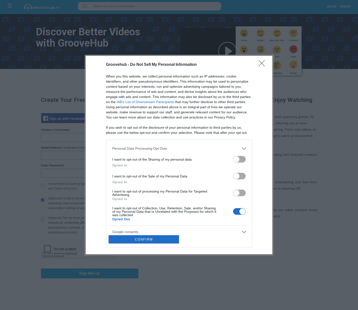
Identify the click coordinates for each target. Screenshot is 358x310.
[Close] (263, 64)
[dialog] (179, 155)
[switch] (239, 159)
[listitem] (179, 148)
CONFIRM (144, 239)
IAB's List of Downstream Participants (145, 102)
